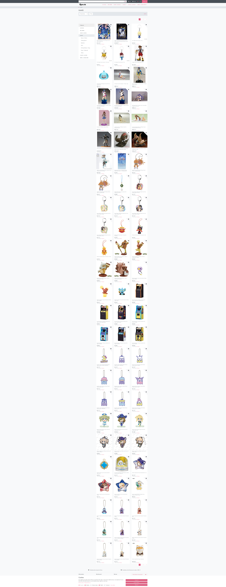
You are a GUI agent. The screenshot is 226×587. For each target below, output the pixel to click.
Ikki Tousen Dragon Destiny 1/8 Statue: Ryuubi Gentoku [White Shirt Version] (138, 127)
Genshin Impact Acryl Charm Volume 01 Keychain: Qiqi (104, 516)
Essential (82, 585)
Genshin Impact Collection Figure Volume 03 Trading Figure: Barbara (103, 430)
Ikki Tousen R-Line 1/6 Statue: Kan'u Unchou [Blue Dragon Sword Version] (139, 105)
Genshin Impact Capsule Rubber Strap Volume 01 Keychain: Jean (139, 451)
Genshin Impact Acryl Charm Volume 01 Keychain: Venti (104, 538)
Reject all (136, 584)
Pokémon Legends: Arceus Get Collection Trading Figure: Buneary (104, 300)
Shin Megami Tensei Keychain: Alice (137, 40)
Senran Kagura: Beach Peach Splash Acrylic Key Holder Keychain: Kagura (139, 214)
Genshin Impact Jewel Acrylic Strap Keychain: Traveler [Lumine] (121, 494)
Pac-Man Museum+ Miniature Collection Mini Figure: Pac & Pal (103, 343)
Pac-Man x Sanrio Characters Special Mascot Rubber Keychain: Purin (121, 408)
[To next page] (145, 19)
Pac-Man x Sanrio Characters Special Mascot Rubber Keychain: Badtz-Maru (103, 408)
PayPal (102, 585)
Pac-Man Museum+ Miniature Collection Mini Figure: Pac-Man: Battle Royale (103, 322)
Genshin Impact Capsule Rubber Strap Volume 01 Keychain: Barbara (104, 451)
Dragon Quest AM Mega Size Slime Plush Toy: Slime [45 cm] (103, 84)
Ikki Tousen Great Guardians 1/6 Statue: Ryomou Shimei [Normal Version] (122, 105)
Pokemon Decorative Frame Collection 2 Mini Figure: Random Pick (103, 41)
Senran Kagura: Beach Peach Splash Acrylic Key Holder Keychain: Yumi (121, 214)
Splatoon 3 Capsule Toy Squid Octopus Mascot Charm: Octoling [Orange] (138, 170)
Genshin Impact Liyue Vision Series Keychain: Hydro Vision (103, 473)
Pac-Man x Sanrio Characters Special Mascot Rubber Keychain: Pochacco (138, 365)
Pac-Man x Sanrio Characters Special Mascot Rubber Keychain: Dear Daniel (121, 365)
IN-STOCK (104, 4)
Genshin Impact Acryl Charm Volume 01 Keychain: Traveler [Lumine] (104, 559)
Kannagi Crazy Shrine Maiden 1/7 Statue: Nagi (121, 83)
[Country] (138, 1)
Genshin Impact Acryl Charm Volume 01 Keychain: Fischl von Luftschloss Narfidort (122, 538)
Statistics (87, 585)
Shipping (103, 65)
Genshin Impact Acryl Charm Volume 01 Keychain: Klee (139, 516)
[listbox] (104, 32)
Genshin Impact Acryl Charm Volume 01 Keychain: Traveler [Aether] (122, 559)
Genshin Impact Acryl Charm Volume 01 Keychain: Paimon (139, 538)
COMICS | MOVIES (131, 4)
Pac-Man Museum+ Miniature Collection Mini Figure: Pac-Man (138, 343)
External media (95, 585)
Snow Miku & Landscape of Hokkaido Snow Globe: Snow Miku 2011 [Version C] (122, 473)
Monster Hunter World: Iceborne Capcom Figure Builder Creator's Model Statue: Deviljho (121, 149)
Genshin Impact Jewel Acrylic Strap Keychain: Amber (103, 494)
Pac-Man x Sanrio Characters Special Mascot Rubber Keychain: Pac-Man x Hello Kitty (103, 365)
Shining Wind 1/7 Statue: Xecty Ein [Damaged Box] (104, 148)
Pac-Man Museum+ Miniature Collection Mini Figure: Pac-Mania (121, 343)
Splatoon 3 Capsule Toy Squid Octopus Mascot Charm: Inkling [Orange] (103, 192)
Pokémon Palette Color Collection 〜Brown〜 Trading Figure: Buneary (138, 257)
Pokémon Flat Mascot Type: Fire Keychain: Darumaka (121, 235)
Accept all (136, 580)
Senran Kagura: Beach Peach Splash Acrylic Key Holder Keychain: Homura (139, 192)
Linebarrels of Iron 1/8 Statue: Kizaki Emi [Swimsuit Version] (120, 127)
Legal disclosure (88, 582)
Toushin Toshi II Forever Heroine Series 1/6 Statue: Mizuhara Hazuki (139, 84)
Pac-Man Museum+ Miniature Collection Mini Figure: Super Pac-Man (121, 322)
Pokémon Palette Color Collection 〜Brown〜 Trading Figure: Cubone (103, 278)
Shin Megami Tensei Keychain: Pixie (120, 62)
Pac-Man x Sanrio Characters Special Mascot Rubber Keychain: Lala (103, 386)
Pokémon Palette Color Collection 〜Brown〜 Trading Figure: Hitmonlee (121, 257)
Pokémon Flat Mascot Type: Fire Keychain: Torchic (104, 256)
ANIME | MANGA (117, 4)
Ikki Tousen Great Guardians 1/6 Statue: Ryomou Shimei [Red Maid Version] (104, 105)
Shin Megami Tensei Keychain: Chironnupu (103, 62)
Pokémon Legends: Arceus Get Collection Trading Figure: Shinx (122, 300)
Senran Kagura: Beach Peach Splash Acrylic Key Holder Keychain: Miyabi (103, 214)
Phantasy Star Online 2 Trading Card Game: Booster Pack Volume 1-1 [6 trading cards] (121, 170)
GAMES (124, 4)
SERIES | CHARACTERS (141, 4)
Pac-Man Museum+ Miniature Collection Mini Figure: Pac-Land (138, 322)
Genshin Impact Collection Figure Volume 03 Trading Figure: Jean (138, 430)
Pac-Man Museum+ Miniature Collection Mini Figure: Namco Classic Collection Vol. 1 (138, 300)
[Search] (125, 1)
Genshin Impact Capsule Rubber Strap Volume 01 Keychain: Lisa (122, 451)
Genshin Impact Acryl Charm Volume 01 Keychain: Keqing (122, 516)
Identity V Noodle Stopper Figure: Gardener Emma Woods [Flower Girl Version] (104, 170)
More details (113, 585)
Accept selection (136, 582)
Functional (107, 585)
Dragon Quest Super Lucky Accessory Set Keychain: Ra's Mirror (120, 192)
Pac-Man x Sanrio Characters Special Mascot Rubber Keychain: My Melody (138, 408)
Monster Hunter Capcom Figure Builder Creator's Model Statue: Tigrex (139, 149)
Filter (146, 13)
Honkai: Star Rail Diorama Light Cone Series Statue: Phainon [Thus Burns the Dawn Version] (121, 41)
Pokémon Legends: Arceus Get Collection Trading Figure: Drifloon (139, 278)
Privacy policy (81, 582)
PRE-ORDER (110, 4)
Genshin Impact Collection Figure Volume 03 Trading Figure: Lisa (121, 430)
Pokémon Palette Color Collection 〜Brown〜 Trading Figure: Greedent (121, 278)
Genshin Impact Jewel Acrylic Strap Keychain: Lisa (139, 472)
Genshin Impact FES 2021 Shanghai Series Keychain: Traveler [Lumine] (138, 494)
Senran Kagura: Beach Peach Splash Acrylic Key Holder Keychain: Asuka (103, 235)
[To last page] (146, 19)
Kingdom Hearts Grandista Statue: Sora (137, 62)
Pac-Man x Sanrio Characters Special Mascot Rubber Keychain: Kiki (121, 386)
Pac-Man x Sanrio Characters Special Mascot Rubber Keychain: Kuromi (138, 386)
